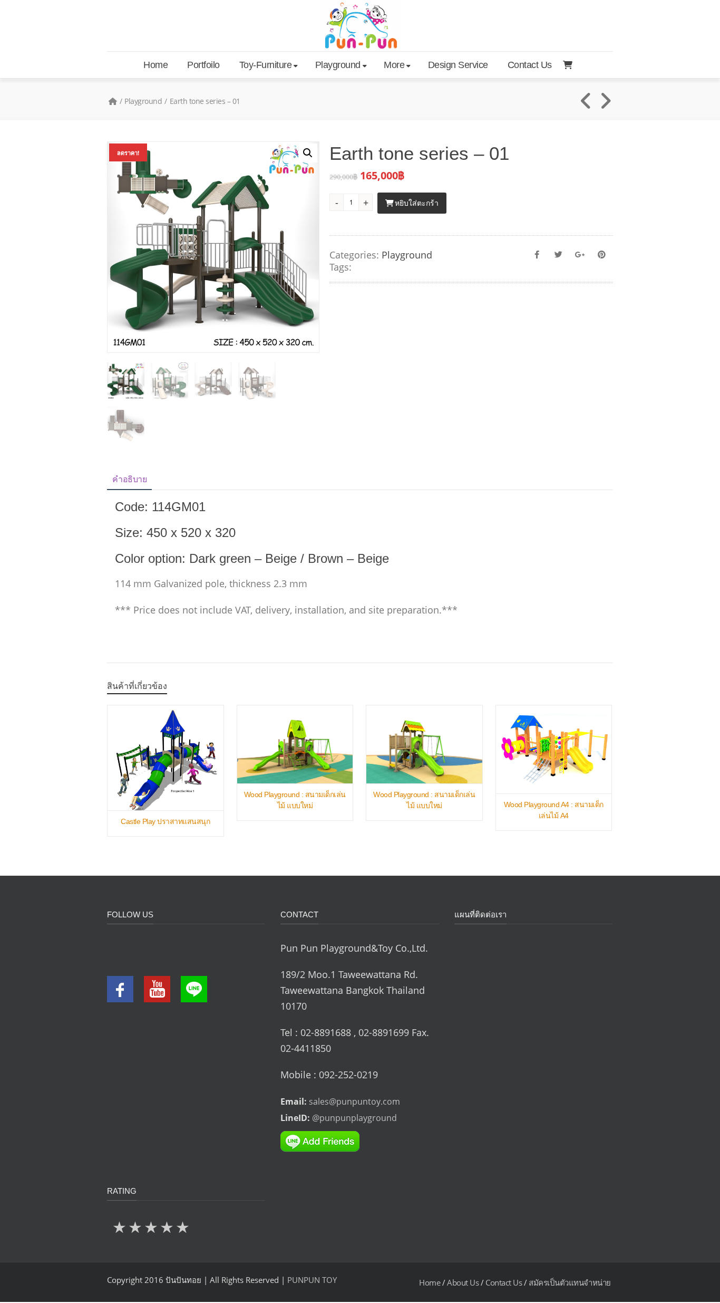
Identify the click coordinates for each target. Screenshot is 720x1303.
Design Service (458, 65)
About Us (463, 1282)
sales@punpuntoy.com (354, 1101)
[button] (307, 152)
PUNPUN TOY (312, 1280)
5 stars (183, 1226)
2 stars (136, 1226)
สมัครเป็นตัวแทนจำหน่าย (570, 1282)
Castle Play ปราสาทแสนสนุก (165, 821)
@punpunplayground (354, 1118)
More (394, 65)
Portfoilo (203, 65)
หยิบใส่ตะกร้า (417, 203)
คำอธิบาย (129, 479)
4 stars (168, 1226)
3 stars (152, 1226)
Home (155, 65)
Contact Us (530, 65)
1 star (120, 1226)
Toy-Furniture (265, 65)
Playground (338, 65)
